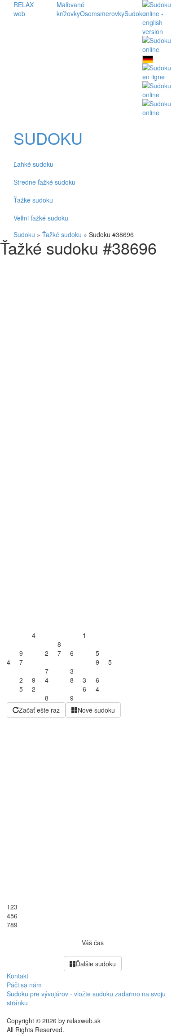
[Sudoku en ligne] (157, 71)
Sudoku (135, 13)
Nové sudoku (96, 709)
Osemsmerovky (102, 13)
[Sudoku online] (157, 43)
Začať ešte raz (39, 709)
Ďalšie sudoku (96, 963)
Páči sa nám (24, 984)
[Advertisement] (92, 353)
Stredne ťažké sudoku (44, 181)
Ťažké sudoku (33, 199)
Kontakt (17, 975)
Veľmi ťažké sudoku (40, 217)
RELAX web (23, 9)
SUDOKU (48, 138)
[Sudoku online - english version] (157, 17)
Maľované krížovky (70, 9)
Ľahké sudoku (33, 164)
